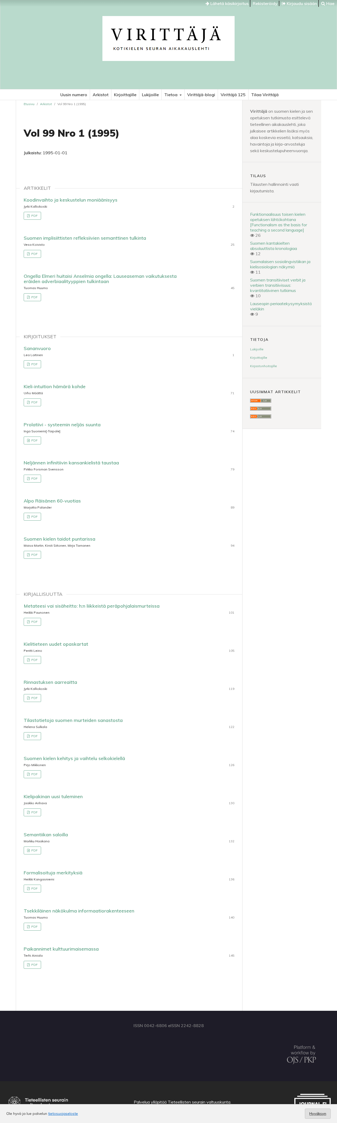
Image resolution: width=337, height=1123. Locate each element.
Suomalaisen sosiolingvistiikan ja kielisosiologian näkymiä (280, 264)
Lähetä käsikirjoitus (229, 3)
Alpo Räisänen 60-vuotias (52, 501)
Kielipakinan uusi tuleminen (53, 796)
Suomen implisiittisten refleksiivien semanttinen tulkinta (85, 238)
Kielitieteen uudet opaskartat (56, 644)
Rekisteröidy (265, 3)
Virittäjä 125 (233, 94)
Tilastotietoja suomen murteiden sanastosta (73, 720)
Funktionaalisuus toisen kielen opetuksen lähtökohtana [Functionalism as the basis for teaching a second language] (278, 222)
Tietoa (171, 94)
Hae (329, 3)
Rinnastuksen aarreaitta (50, 682)
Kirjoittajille (125, 94)
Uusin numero (73, 94)
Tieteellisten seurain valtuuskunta (199, 1102)
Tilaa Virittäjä (265, 94)
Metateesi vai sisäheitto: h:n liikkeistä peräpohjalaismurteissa (92, 606)
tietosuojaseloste (63, 1113)
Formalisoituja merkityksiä (53, 873)
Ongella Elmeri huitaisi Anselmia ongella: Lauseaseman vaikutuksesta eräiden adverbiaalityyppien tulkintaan (100, 278)
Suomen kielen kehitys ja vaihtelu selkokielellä (74, 758)
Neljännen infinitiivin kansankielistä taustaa (71, 463)
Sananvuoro (37, 348)
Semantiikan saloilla (46, 835)
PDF (34, 216)
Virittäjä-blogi (201, 94)
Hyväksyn (317, 1113)
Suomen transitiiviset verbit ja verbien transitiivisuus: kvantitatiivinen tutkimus (277, 285)
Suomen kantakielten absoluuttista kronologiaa (273, 245)
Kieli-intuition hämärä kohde (55, 386)
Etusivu (29, 104)
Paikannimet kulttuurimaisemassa (61, 949)
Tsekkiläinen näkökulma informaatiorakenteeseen (79, 911)
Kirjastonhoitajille (263, 366)
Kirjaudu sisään (301, 3)
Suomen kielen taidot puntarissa (59, 539)
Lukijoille (150, 94)
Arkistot (100, 94)
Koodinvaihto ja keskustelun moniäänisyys (70, 200)
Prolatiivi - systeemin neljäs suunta (62, 425)
